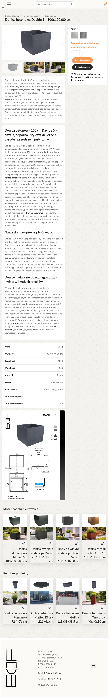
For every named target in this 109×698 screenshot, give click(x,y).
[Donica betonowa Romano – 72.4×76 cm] (15, 584)
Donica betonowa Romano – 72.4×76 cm (15, 617)
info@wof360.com (52, 673)
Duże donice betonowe (26, 109)
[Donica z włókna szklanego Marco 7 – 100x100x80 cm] (41, 520)
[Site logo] (3, 4)
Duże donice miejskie (48, 109)
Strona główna (12, 16)
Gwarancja (79, 80)
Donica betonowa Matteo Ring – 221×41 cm (41, 617)
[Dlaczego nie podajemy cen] (72, 74)
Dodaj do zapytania (82, 60)
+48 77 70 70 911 (54, 679)
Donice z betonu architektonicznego (22, 112)
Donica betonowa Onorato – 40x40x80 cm (94, 617)
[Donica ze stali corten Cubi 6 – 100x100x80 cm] (94, 520)
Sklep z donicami (32, 16)
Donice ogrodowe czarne (27, 115)
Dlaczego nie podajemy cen (87, 74)
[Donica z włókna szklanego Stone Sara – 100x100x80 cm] (67, 520)
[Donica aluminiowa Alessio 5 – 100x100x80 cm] (15, 520)
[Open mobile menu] (9, 4)
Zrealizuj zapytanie (82, 67)
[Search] (72, 4)
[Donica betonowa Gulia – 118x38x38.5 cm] (67, 584)
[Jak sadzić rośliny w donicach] (72, 77)
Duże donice (50, 16)
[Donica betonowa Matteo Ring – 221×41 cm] (41, 584)
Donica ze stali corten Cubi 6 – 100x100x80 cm (95, 553)
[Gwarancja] (72, 80)
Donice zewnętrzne (36, 105)
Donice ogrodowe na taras (45, 99)
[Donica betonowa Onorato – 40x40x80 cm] (94, 584)
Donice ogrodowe (23, 99)
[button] (4, 42)
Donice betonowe (13, 102)
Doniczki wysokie (48, 115)
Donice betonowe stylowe (34, 102)
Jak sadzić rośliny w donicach (88, 77)
